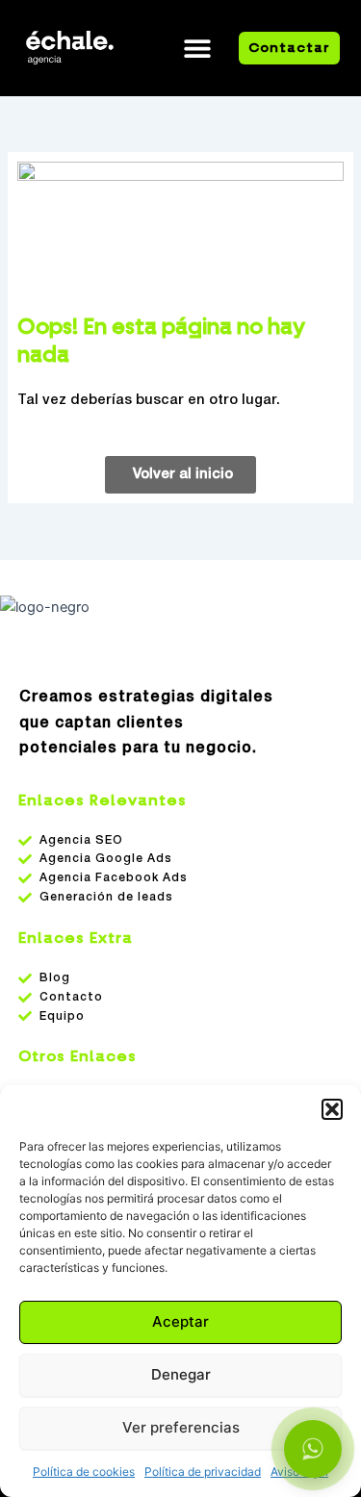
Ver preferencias (181, 1427)
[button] (332, 1109)
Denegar (181, 1374)
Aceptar (180, 1321)
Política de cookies (84, 1471)
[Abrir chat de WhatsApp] (313, 1449)
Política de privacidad (202, 1471)
